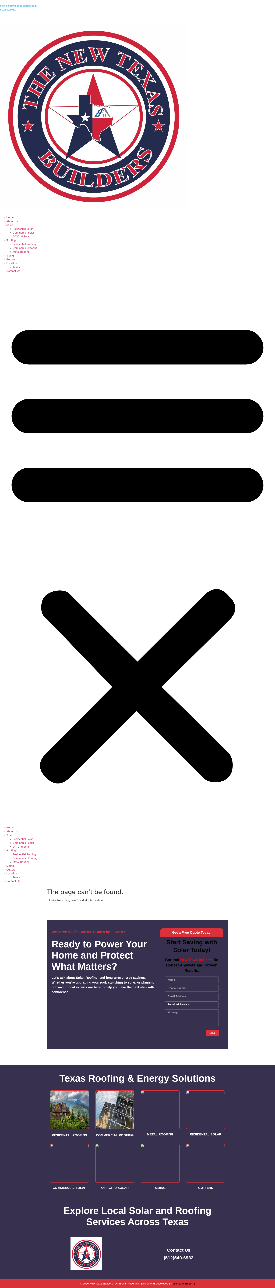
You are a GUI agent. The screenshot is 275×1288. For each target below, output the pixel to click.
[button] (137, 549)
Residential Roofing (24, 244)
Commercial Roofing (25, 247)
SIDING (160, 1187)
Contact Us (13, 270)
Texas (16, 267)
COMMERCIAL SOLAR (69, 1187)
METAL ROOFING (160, 1134)
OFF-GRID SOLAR (115, 1187)
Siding (10, 255)
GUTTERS (205, 1187)
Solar (9, 225)
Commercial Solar (23, 232)
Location (11, 263)
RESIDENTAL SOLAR (205, 1134)
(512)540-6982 (179, 1257)
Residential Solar (23, 228)
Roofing (11, 240)
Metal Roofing (21, 251)
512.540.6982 (8, 9)
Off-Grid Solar (21, 236)
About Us (12, 221)
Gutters (10, 259)
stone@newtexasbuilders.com (18, 5)
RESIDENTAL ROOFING (69, 1135)
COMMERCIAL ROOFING (115, 1135)
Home (10, 217)
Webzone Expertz (184, 1283)
